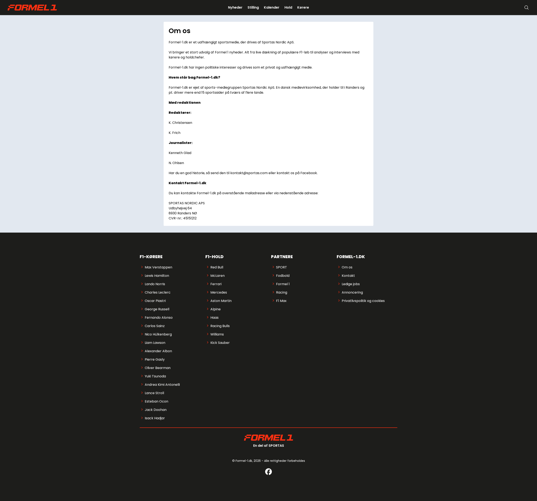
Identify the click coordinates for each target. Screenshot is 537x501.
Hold (288, 7)
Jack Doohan (156, 409)
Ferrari (216, 284)
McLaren (217, 275)
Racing (281, 292)
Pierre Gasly (155, 359)
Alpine (215, 309)
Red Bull (216, 267)
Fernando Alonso (159, 317)
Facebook (308, 173)
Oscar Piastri (155, 300)
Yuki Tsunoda (155, 376)
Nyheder (235, 7)
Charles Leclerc (158, 292)
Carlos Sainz (155, 326)
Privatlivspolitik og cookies (363, 300)
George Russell (157, 309)
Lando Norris (155, 284)
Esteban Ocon (156, 401)
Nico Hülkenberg (158, 334)
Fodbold (282, 275)
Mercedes (218, 292)
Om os (347, 267)
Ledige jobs (351, 284)
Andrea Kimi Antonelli (162, 384)
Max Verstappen (158, 267)
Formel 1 (283, 284)
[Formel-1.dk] (32, 7)
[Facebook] (268, 471)
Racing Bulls (220, 326)
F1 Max (281, 300)
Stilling (253, 7)
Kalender (271, 7)
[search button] (526, 7)
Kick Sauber (220, 342)
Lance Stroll (154, 393)
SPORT (281, 267)
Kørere (303, 7)
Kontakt (348, 275)
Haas (214, 317)
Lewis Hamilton (157, 275)
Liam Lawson (155, 342)
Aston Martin (221, 300)
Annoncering (352, 292)
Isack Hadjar (155, 418)
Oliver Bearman (158, 367)
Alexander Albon (158, 351)
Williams (217, 334)
